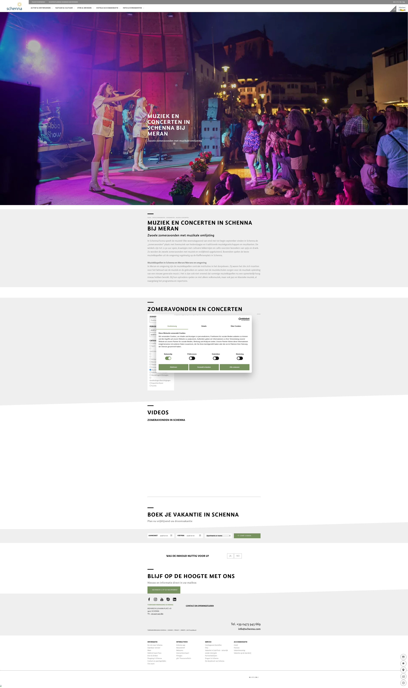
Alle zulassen (234, 367)
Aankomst (153, 536)
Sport (153, 346)
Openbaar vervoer (153, 648)
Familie (154, 386)
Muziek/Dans (156, 370)
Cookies (170, 630)
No (237, 556)
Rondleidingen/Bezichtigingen (160, 380)
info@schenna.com (249, 629)
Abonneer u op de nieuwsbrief (165, 590)
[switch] (192, 358)
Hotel (236, 645)
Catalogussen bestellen (213, 645)
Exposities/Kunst (157, 383)
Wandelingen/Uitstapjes (159, 375)
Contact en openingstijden (200, 606)
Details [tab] (204, 326)
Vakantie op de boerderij (242, 653)
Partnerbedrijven (211, 656)
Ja (230, 556)
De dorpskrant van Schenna (214, 661)
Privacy (176, 630)
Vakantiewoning (239, 650)
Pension (236, 648)
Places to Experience (38, 2)
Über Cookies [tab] (236, 326)
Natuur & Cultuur (64, 8)
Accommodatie (240, 642)
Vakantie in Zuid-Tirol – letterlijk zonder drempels (216, 652)
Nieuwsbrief (180, 648)
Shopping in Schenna (154, 658)
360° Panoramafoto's (183, 658)
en (400, 2)
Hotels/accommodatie (107, 8)
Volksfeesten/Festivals (159, 373)
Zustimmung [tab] (172, 326)
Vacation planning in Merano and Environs (63, 2)
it (397, 2)
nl (404, 2)
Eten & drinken (84, 8)
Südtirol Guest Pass (154, 653)
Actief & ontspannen (41, 8)
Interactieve (182, 642)
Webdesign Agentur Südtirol (150, 677)
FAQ (206, 648)
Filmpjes (179, 656)
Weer (149, 650)
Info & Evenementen (132, 8)
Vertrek (180, 536)
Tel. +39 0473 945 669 (246, 624)
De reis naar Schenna (154, 645)
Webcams (179, 650)
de (394, 2)
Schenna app (180, 645)
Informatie (152, 642)
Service (208, 642)
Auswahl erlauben (204, 367)
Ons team (150, 664)
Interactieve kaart (182, 653)
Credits (183, 630)
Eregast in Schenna (211, 658)
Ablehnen (173, 367)
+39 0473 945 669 (157, 614)
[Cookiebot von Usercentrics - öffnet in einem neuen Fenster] (240, 319)
